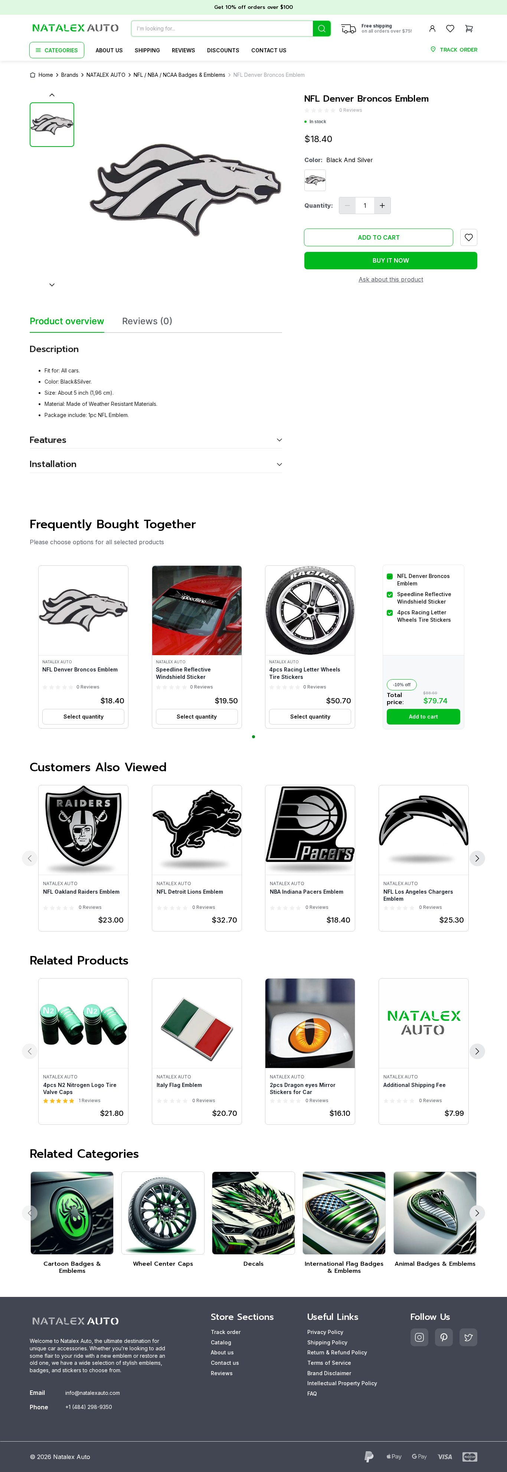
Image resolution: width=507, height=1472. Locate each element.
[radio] (307, 110)
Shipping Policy (327, 1342)
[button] (83, 647)
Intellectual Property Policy (342, 1383)
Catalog (221, 1342)
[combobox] (231, 28)
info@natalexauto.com (92, 1393)
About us (109, 50)
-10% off (401, 684)
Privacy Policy (325, 1332)
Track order (226, 1332)
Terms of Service (329, 1363)
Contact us (269, 50)
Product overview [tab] (67, 321)
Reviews (183, 50)
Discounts (223, 50)
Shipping (147, 50)
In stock (318, 121)
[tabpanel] (156, 403)
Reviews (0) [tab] (147, 321)
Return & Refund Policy (337, 1352)
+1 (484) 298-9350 (88, 1407)
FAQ (312, 1393)
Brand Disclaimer (329, 1373)
